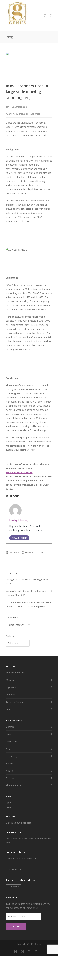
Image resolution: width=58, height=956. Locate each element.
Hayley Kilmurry (19, 520)
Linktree (13, 887)
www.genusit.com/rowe (19, 472)
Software (10, 694)
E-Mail (40, 552)
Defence (10, 778)
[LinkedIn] (29, 951)
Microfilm (10, 680)
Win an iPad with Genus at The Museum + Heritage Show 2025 (27, 593)
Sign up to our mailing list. (19, 822)
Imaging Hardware (29, 114)
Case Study (12, 114)
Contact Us (15, 869)
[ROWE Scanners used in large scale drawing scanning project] (29, 65)
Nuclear (10, 770)
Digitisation (11, 687)
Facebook (13, 552)
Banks (9, 734)
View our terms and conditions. (21, 858)
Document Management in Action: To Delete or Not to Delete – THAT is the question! (28, 604)
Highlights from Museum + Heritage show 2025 (27, 581)
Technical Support (15, 702)
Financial (10, 763)
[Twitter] (36, 951)
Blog (8, 802)
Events (9, 807)
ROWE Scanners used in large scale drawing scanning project (27, 91)
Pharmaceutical (13, 785)
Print (8, 709)
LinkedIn (28, 552)
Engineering (11, 756)
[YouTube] (43, 951)
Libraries (10, 726)
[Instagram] (22, 951)
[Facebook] (15, 951)
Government (12, 741)
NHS (8, 748)
